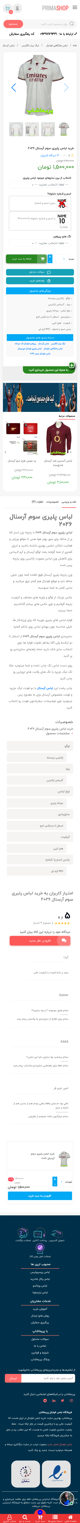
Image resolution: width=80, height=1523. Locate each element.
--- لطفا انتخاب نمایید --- (51, 184)
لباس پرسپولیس (40, 1272)
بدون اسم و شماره (45, 203)
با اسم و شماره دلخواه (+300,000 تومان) (43, 222)
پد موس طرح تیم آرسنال (22, 460)
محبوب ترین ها (40, 1264)
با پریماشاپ (40, 1331)
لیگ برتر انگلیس (31, 46)
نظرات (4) (37, 501)
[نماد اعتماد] (56, 1473)
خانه (75, 46)
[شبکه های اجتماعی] (71, 1401)
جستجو (13, 23)
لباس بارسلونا (40, 1292)
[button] (13, 87)
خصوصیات (52, 501)
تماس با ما (40, 1345)
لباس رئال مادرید (40, 1278)
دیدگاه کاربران (48, 155)
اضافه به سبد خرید (21, 259)
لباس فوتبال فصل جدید (59, 1444)
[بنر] (40, 397)
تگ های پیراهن (62, 236)
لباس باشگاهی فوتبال (57, 46)
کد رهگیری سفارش (21, 34)
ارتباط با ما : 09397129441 (57, 34)
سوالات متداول (37, 272)
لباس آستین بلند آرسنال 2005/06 (58, 463)
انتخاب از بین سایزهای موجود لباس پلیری (47, 178)
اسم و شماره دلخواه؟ (59, 194)
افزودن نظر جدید (40, 940)
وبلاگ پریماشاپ (40, 1359)
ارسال (13, 1378)
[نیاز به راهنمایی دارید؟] (67, 1498)
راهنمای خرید (37, 280)
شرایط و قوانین (40, 1352)
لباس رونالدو (40, 1285)
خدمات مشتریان (40, 1301)
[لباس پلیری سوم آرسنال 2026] (40, 85)
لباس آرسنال (8, 46)
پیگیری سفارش (40, 1322)
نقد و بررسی (69, 501)
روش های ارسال (40, 1315)
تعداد (71, 259)
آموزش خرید (40, 1308)
